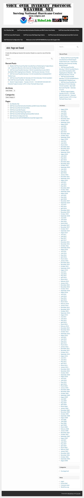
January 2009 (64, 408)
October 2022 (64, 165)
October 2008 (64, 414)
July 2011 (63, 358)
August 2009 (64, 397)
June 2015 (64, 274)
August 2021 (64, 180)
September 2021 (65, 178)
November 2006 (65, 455)
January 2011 (64, 367)
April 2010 (64, 384)
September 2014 (65, 290)
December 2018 (65, 210)
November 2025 (65, 118)
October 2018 (64, 214)
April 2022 (64, 173)
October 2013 (64, 311)
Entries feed (64, 483)
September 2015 (65, 268)
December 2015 (65, 262)
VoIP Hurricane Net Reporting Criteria (34, 35)
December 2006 (65, 453)
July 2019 (63, 204)
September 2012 (65, 333)
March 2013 (64, 324)
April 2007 (64, 445)
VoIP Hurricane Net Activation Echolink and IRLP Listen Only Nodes (36, 30)
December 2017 (65, 225)
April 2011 (64, 363)
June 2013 (64, 318)
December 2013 (65, 307)
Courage (78, 493)
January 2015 (64, 283)
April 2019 (64, 208)
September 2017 (65, 230)
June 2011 (64, 359)
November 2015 (65, 264)
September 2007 (65, 436)
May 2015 (63, 275)
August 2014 (64, 292)
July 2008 (63, 419)
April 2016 (64, 257)
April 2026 (64, 115)
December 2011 (65, 348)
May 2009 (63, 402)
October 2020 (64, 189)
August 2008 (64, 417)
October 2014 (64, 288)
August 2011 (64, 356)
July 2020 (63, 195)
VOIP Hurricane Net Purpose (12, 35)
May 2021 (63, 186)
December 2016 (65, 242)
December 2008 (65, 410)
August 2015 (64, 270)
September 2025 (65, 122)
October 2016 (64, 245)
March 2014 (64, 301)
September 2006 (65, 458)
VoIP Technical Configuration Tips (13, 39)
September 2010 (65, 374)
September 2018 (65, 216)
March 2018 (64, 223)
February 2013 (65, 326)
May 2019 (63, 206)
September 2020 (65, 191)
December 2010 (65, 369)
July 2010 (63, 378)
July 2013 (63, 316)
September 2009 (65, 395)
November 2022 (65, 163)
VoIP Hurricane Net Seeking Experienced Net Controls (63, 35)
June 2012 (64, 339)
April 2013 (64, 322)
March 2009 (64, 406)
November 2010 (65, 371)
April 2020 (64, 199)
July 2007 (63, 440)
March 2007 (64, 447)
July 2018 (63, 217)
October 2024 (64, 135)
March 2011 (64, 365)
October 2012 (64, 331)
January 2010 (64, 387)
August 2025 (64, 124)
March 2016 (64, 259)
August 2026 (64, 109)
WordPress (71, 493)
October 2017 (64, 229)
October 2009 (64, 393)
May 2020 (63, 197)
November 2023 (65, 148)
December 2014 (65, 285)
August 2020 (64, 193)
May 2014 (63, 298)
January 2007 (64, 451)
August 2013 (64, 315)
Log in (62, 481)
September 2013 (65, 313)
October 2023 (64, 150)
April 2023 (64, 160)
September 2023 (65, 152)
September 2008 (65, 416)
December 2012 (65, 328)
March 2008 (64, 427)
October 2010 (64, 373)
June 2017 (64, 236)
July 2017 (63, 234)
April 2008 (64, 425)
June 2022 (64, 169)
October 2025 (64, 120)
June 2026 (64, 113)
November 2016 (65, 244)
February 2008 (65, 429)
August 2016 (64, 249)
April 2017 (64, 240)
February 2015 (65, 281)
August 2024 (64, 139)
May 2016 (63, 255)
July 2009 (63, 399)
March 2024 (64, 145)
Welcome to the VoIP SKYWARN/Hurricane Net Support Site (43, 39)
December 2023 (65, 146)
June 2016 (64, 253)
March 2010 (64, 386)
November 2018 (65, 212)
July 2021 (63, 182)
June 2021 (64, 184)
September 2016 (65, 247)
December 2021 (65, 176)
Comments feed (65, 485)
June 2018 (64, 219)
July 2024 (63, 141)
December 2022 (65, 161)
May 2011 (63, 361)
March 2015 (64, 279)
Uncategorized (65, 471)
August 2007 (64, 438)
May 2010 (63, 382)
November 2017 (65, 227)
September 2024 (65, 137)
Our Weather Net (9, 30)
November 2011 (65, 350)
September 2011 (65, 354)
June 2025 (64, 128)
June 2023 (64, 156)
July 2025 (63, 126)
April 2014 (64, 300)
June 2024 (64, 143)
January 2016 (64, 260)
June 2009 (64, 401)
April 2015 (64, 277)
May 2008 (63, 423)
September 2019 (65, 202)
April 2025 (64, 131)
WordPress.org (65, 487)
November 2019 (65, 201)
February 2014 (65, 303)
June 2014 (64, 296)
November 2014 (65, 287)
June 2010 (64, 380)
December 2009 (65, 389)
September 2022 (65, 167)
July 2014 (63, 294)
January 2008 (64, 430)
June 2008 (64, 421)
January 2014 (64, 305)
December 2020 (65, 188)
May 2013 (63, 320)
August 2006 (64, 460)
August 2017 (64, 232)
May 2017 (63, 238)
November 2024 (65, 133)
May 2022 (63, 171)
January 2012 (64, 346)
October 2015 (64, 266)
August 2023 (64, 154)
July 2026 (63, 111)
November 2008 (65, 412)
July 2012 (63, 337)
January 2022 (64, 174)
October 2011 (64, 352)
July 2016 (63, 251)
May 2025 (63, 130)
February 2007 (65, 449)
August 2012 (64, 335)
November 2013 (65, 309)
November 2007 (65, 432)
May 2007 (63, 444)
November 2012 (65, 330)
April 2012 (64, 343)
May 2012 (63, 341)
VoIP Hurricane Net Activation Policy (68, 30)
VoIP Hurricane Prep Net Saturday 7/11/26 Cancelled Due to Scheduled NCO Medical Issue (68, 78)
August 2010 (64, 376)
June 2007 (64, 442)
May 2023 (63, 158)
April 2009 (64, 404)
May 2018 (63, 221)
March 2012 (64, 345)
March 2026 (64, 117)
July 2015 (63, 272)
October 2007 (64, 434)
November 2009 (65, 391)
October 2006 (64, 457)
